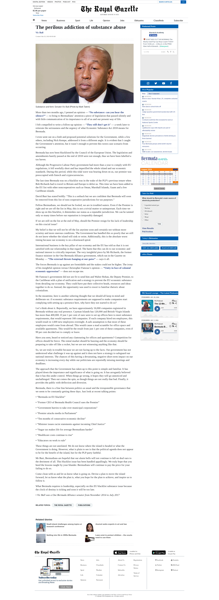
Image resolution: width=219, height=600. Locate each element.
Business (61, 20)
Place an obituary (169, 248)
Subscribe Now (38, 15)
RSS (73, 2)
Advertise (121, 575)
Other (146, 220)
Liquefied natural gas (152, 205)
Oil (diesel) (148, 211)
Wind (146, 217)
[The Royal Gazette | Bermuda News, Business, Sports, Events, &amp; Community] (109, 9)
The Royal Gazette (63, 505)
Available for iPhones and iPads (135, 552)
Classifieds (159, 20)
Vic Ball (39, 32)
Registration (138, 560)
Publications (84, 505)
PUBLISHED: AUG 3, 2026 (150, 320)
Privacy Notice (136, 566)
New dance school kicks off (151, 106)
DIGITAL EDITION (39, 2)
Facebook (159, 560)
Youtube (175, 560)
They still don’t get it (98, 124)
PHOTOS (58, 2)
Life (91, 20)
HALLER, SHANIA (149, 243)
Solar (146, 214)
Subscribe (178, 20)
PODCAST (66, 2)
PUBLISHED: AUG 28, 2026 (150, 297)
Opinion (106, 20)
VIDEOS (50, 2)
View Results (148, 228)
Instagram (160, 570)
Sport (77, 20)
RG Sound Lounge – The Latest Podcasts (160, 293)
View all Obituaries (150, 248)
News (44, 20)
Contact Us (121, 565)
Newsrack (99, 580)
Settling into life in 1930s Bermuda (61, 535)
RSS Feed (175, 565)
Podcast (175, 570)
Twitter (159, 565)
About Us (121, 560)
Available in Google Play (171, 552)
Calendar (99, 575)
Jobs (122, 20)
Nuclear (147, 208)
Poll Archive (147, 232)
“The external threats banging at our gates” (71, 259)
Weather (99, 570)
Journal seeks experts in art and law (111, 524)
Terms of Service (136, 574)
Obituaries (139, 20)
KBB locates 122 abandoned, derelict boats (157, 152)
